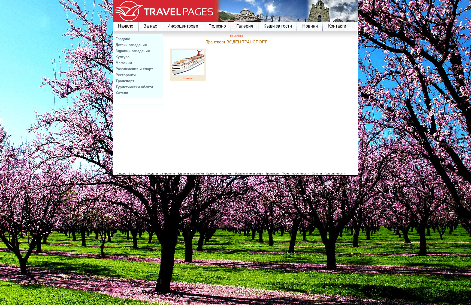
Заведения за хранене (160, 173)
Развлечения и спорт (134, 69)
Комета (188, 78)
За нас (150, 26)
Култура (122, 57)
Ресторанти (126, 75)
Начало (125, 26)
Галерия (244, 26)
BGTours (236, 36)
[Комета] (188, 74)
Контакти (337, 26)
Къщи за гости (278, 26)
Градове (123, 39)
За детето (135, 173)
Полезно (217, 26)
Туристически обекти (134, 87)
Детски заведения (131, 45)
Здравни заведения (133, 51)
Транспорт (125, 81)
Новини (310, 26)
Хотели (122, 93)
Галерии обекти (335, 173)
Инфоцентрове (182, 26)
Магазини (124, 63)
